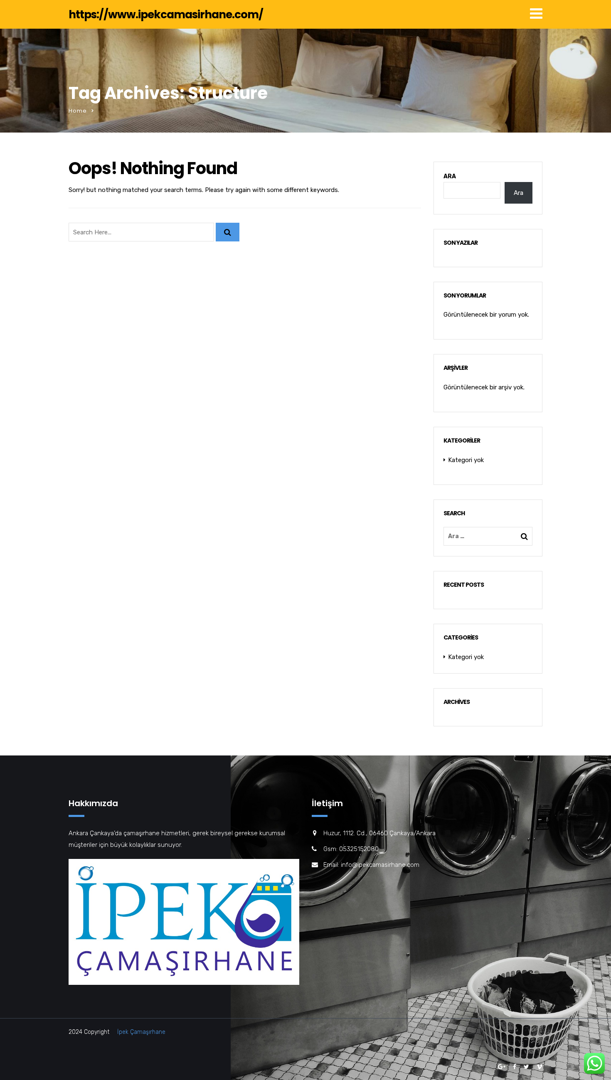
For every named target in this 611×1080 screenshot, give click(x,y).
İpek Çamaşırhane (141, 1032)
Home (78, 111)
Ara (449, 176)
